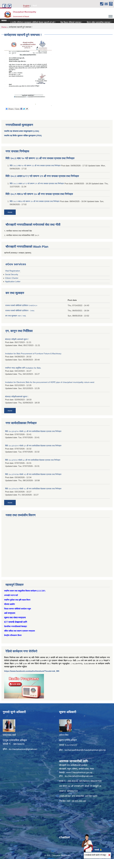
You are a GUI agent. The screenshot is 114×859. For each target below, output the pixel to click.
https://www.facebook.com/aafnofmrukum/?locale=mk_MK (31, 671)
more (10, 212)
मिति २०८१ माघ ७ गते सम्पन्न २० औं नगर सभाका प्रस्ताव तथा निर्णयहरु (39, 194)
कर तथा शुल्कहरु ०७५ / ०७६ (15, 316)
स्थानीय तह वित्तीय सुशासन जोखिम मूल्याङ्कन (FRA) (23, 135)
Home (4, 27)
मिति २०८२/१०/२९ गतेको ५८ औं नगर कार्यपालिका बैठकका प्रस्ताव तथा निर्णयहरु (33, 489)
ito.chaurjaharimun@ (18, 749)
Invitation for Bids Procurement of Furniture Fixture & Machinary (33, 353)
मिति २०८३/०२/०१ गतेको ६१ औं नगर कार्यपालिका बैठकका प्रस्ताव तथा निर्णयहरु (33, 446)
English (26, 6)
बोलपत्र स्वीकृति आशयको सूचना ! (17, 339)
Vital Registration (12, 271)
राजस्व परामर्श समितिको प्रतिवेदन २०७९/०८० (21, 305)
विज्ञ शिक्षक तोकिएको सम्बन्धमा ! (59, 22)
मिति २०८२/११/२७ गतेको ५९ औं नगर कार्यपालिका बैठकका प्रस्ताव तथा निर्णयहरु (33, 474)
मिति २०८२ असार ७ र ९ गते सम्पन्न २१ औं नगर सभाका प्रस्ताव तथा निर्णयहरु (42, 176)
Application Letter (12, 281)
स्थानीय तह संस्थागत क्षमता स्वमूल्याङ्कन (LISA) (21, 131)
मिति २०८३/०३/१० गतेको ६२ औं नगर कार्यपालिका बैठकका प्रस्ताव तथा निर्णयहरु (33, 431)
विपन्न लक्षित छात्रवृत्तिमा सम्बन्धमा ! (87, 22)
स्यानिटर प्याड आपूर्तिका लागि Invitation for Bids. (23, 368)
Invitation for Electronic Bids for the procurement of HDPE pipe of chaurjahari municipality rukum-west (49, 382)
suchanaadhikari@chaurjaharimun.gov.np (85, 750)
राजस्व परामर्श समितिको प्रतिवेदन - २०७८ (20, 310)
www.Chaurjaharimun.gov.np (79, 772)
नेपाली (35, 6)
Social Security (11, 274)
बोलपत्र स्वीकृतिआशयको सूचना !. (17, 396)
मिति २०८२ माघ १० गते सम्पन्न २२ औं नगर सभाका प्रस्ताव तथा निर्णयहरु (40, 158)
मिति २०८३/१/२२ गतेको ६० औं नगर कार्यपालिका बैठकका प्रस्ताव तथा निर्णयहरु (32, 460)
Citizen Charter (11, 278)
